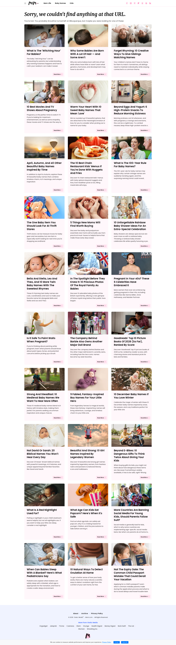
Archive (84, 613)
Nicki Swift (122, 626)
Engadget (44, 626)
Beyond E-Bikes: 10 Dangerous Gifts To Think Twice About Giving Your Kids (129, 455)
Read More (57, 74)
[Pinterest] (134, 3)
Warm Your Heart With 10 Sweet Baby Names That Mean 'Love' (85, 110)
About (75, 613)
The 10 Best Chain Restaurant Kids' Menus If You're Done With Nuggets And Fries (86, 168)
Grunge (86, 626)
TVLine (61, 626)
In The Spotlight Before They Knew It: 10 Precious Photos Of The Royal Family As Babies (87, 283)
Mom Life (47, 3)
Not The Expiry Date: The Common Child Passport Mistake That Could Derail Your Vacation (130, 574)
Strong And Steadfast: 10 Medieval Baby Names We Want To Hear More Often (43, 397)
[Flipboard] (138, 3)
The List (131, 626)
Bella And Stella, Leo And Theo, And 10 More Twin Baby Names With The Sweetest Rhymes (42, 283)
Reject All (125, 642)
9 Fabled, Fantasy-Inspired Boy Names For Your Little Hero (87, 397)
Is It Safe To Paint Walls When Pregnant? (41, 340)
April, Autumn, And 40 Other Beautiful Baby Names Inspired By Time (44, 166)
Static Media (78, 617)
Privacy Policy (97, 613)
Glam (78, 626)
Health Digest (96, 626)
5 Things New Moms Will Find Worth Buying (85, 224)
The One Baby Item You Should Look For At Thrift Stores (42, 226)
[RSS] (150, 3)
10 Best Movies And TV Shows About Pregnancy (42, 109)
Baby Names (60, 3)
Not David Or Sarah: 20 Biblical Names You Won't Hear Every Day (42, 454)
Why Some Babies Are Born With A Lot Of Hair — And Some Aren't (87, 54)
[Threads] (142, 3)
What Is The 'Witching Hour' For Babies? (44, 52)
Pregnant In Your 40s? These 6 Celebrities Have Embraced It (131, 282)
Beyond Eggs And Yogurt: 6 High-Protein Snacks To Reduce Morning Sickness (130, 110)
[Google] (146, 3)
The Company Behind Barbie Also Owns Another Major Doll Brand (86, 341)
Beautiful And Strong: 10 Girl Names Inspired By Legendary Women (87, 454)
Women (81, 629)
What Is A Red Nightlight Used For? (42, 512)
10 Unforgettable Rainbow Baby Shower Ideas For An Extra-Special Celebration (130, 226)
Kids (72, 3)
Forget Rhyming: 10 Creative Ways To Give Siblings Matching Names (131, 54)
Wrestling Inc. (92, 629)
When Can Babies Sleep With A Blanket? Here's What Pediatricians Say (44, 572)
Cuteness (70, 626)
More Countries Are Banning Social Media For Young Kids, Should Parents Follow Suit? (131, 515)
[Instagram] (130, 3)
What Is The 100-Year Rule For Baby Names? (130, 165)
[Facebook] (126, 3)
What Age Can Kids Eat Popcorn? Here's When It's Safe (86, 513)
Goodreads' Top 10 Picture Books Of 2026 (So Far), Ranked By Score (130, 341)
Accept (116, 642)
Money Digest (110, 626)
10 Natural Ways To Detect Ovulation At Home (86, 571)
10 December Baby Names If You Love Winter (131, 396)
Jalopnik (53, 626)
